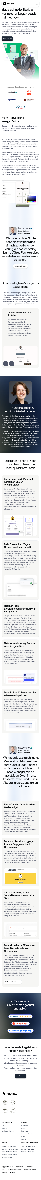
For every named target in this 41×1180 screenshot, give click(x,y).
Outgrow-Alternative (28, 1152)
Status (23, 1139)
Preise (23, 1128)
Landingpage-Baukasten (9, 1154)
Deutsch (4, 1172)
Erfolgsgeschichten (8, 1131)
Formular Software (7, 1157)
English (12, 1172)
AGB (3, 1169)
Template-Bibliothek (27, 1134)
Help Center (25, 1131)
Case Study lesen (20, 266)
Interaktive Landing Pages (10, 1149)
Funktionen (24, 1125)
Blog (3, 1125)
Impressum (19, 1166)
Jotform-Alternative (27, 1149)
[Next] (11, 363)
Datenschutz (30, 1166)
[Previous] (5, 363)
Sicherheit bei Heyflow (12, 982)
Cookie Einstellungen (14, 1169)
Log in (23, 1136)
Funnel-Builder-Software (10, 1152)
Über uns (4, 1128)
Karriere (4, 1134)
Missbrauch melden (30, 1169)
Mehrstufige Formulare (9, 1146)
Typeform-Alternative (28, 1146)
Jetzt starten (7, 38)
